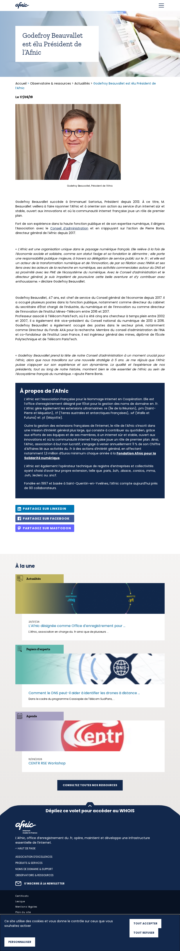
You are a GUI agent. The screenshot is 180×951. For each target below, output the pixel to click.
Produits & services (29, 863)
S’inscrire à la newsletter (44, 883)
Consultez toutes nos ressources (90, 785)
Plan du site (23, 912)
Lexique (20, 901)
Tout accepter (145, 923)
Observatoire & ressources (50, 83)
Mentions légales (26, 906)
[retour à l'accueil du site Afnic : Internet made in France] (90, 827)
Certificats (22, 896)
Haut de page (27, 848)
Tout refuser (143, 933)
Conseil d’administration (69, 228)
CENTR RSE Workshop (47, 763)
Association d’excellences (33, 857)
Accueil (21, 83)
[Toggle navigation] (161, 5)
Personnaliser (19, 942)
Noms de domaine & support (34, 869)
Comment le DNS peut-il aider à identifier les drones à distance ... (84, 692)
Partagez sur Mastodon (47, 528)
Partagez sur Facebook (46, 518)
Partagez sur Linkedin (44, 508)
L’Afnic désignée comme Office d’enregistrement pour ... (77, 625)
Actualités (82, 83)
